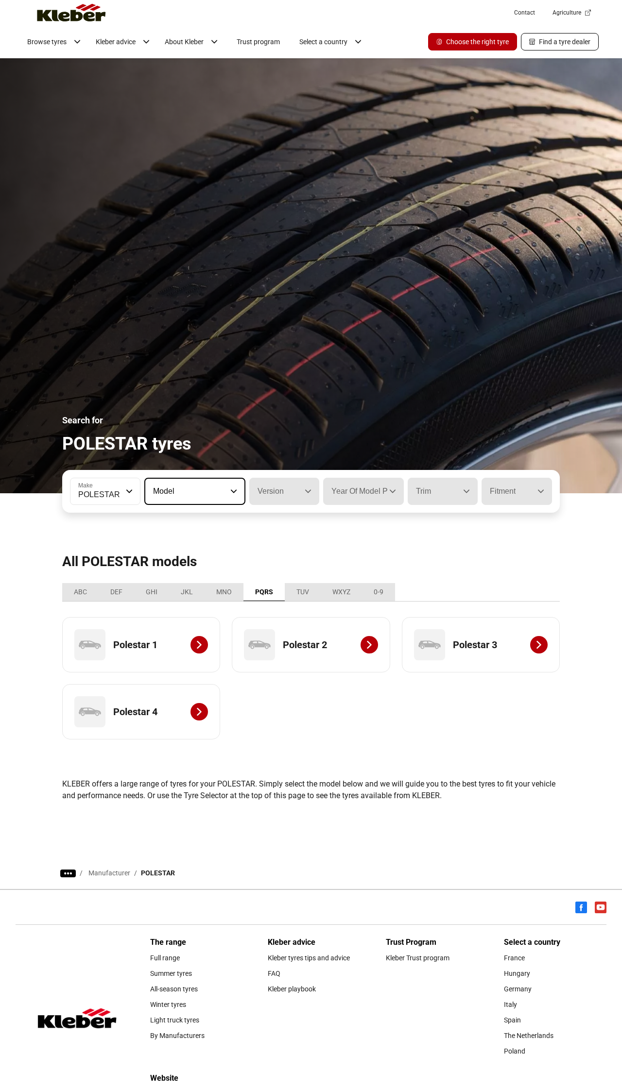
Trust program (258, 42)
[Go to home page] (71, 12)
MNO (224, 592)
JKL (187, 592)
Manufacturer (109, 873)
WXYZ (341, 592)
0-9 (378, 592)
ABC (80, 592)
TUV (302, 592)
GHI (151, 592)
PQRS (264, 592)
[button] (128, 491)
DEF (116, 592)
